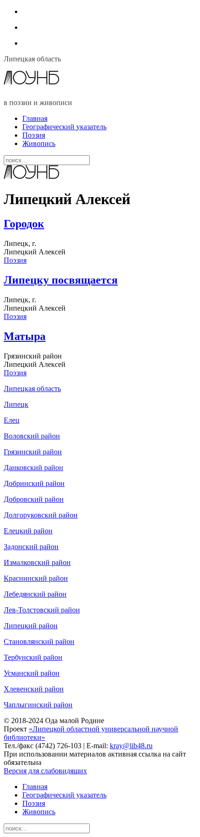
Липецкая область (32, 388)
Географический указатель (64, 127)
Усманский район (32, 673)
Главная (34, 118)
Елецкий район (28, 531)
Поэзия (33, 135)
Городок (24, 224)
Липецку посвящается (61, 280)
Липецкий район (31, 626)
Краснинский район (36, 578)
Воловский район (32, 436)
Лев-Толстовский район (42, 610)
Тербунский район (33, 657)
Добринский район (34, 483)
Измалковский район (37, 562)
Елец (12, 420)
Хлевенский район (34, 689)
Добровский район (34, 499)
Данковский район (33, 468)
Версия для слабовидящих (45, 771)
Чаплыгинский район (38, 705)
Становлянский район (39, 641)
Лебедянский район (35, 594)
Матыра (25, 336)
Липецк (16, 404)
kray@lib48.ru (131, 746)
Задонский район (31, 547)
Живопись (38, 143)
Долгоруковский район (41, 515)
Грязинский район (33, 452)
